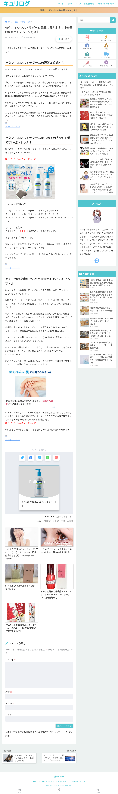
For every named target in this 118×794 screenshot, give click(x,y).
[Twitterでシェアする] (22, 458)
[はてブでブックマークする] (39, 458)
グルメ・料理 (87, 66)
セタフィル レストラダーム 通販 (59, 521)
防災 (106, 49)
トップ (62, 3)
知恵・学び (87, 57)
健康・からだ (87, 49)
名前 (8, 692)
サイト (8, 714)
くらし (87, 40)
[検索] (113, 20)
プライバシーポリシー (106, 3)
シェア (59, 792)
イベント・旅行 (106, 57)
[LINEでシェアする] (48, 458)
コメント (10, 659)
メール (9, 703)
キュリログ (39, 3)
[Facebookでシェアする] (31, 458)
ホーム (19, 792)
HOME (60, 776)
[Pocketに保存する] (56, 458)
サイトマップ (76, 3)
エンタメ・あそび (106, 40)
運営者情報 (90, 3)
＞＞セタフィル (12, 126)
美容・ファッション (64, 516)
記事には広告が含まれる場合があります (59, 10)
